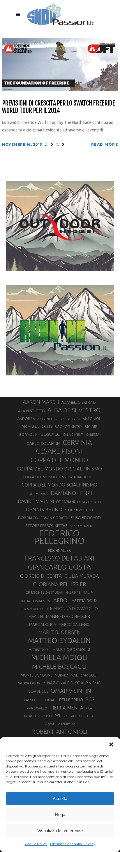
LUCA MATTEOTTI (34, 609)
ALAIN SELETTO (31, 410)
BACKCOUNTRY (68, 426)
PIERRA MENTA (66, 707)
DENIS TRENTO (89, 502)
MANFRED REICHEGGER (68, 616)
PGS (90, 699)
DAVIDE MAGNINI (36, 501)
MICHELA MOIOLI (59, 657)
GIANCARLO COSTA (59, 567)
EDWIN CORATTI (54, 518)
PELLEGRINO (71, 699)
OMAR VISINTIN (70, 690)
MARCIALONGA (42, 624)
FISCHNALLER (59, 550)
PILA (89, 708)
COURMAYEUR (37, 494)
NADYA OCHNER (31, 683)
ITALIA (87, 592)
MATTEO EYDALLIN (59, 640)
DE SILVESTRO (80, 509)
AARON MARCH (41, 402)
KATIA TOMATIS (33, 601)
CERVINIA (77, 442)
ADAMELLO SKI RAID (78, 402)
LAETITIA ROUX (84, 600)
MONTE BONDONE (36, 675)
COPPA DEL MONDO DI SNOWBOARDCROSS (59, 477)
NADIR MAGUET (84, 675)
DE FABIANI (65, 502)
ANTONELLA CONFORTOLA (58, 419)
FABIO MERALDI (81, 526)
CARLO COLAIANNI (44, 443)
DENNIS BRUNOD (46, 509)
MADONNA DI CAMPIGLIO (74, 608)
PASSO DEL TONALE (40, 700)
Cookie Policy (36, 844)
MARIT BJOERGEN (59, 632)
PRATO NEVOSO (38, 716)
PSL (57, 715)
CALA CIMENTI (73, 434)
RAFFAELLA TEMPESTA (59, 723)
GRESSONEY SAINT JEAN (44, 592)
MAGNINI (36, 616)
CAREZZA (92, 434)
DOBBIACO (28, 518)
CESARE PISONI (59, 451)
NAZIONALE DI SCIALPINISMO (74, 682)
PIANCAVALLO (37, 708)
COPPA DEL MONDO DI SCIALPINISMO (59, 468)
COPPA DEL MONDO (59, 459)
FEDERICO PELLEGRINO (59, 537)
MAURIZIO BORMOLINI (71, 649)
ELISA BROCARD (85, 517)
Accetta (60, 798)
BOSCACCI (51, 434)
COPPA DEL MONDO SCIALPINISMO (59, 484)
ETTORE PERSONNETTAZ (46, 526)
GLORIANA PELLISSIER (59, 584)
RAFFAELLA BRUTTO (79, 716)
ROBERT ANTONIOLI (59, 731)
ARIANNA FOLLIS (37, 426)
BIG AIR (90, 426)
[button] (111, 744)
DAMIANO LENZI (71, 493)
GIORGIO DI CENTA (41, 576)
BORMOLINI (28, 434)
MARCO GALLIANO (74, 624)
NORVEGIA (37, 691)
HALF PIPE (73, 592)
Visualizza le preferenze (60, 830)
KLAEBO (57, 600)
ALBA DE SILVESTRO (73, 410)
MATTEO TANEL (39, 649)
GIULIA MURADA (81, 576)
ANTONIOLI (92, 419)
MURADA (61, 675)
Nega (60, 814)
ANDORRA (26, 419)
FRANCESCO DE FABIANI (59, 558)
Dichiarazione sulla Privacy (73, 844)
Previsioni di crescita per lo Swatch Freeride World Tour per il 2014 (58, 106)
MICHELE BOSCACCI (59, 666)
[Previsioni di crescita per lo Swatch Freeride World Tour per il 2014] (60, 64)
